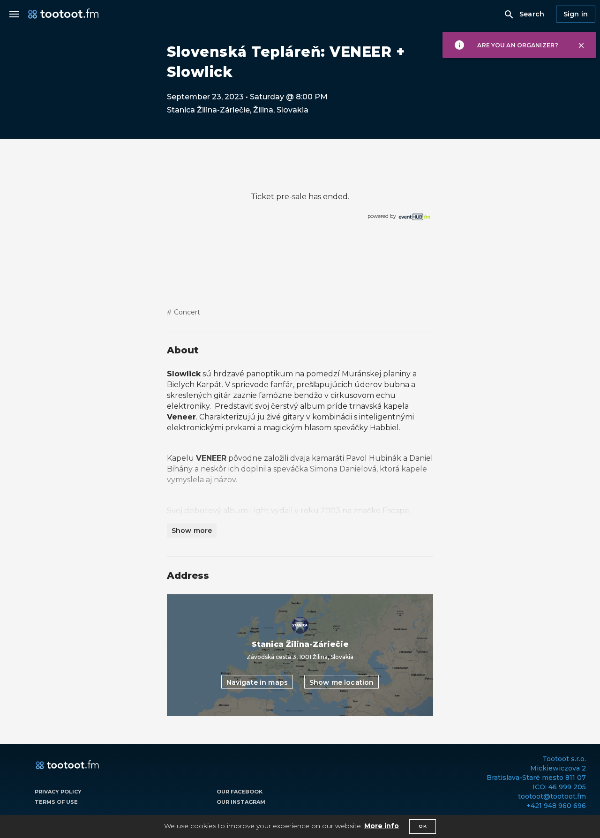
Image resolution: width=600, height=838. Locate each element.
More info (381, 826)
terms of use (56, 802)
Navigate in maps (257, 682)
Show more (192, 530)
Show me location (341, 682)
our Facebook (239, 791)
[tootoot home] (67, 765)
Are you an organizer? (517, 45)
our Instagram (241, 802)
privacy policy (58, 791)
